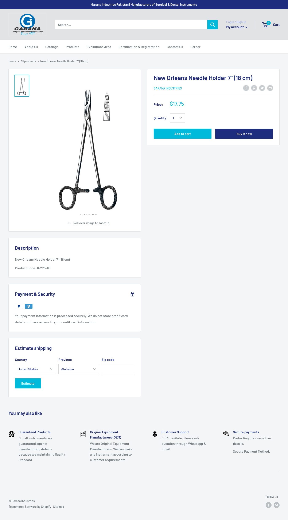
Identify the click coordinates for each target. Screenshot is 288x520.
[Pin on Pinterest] (254, 87)
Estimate (28, 383)
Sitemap (58, 506)
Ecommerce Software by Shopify (29, 506)
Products (72, 47)
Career (195, 47)
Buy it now (244, 133)
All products (28, 61)
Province (65, 359)
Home (12, 47)
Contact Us (175, 47)
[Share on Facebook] (246, 87)
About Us (31, 47)
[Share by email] (270, 87)
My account (235, 27)
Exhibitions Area (99, 47)
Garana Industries (168, 88)
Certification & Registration (138, 47)
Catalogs (51, 47)
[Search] (212, 24)
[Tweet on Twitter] (262, 87)
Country (21, 359)
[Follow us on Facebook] (269, 505)
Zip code (108, 359)
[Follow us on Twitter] (277, 505)
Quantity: (160, 118)
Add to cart (182, 133)
